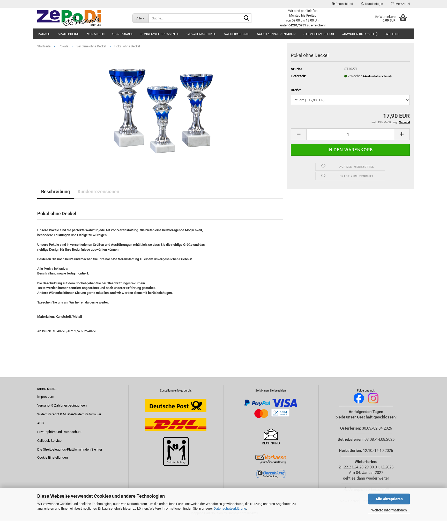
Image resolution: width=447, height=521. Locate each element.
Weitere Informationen (389, 510)
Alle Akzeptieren (389, 499)
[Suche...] (246, 18)
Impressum (45, 397)
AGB (40, 423)
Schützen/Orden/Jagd (276, 34)
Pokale (44, 34)
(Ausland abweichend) (377, 76)
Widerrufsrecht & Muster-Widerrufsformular (69, 414)
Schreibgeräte (236, 34)
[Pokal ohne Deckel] (160, 111)
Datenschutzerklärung (230, 508)
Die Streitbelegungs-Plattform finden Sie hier (69, 449)
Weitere (392, 34)
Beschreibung (55, 191)
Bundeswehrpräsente (159, 34)
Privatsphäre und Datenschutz (59, 432)
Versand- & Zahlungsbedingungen (62, 405)
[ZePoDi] (81, 18)
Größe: (296, 90)
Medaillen (96, 34)
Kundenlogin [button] (373, 4)
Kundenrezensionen (98, 191)
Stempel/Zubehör (318, 34)
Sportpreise (68, 34)
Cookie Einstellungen (52, 457)
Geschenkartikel (201, 34)
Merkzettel (402, 4)
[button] (342, 4)
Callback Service (49, 441)
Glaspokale (122, 34)
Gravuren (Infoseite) (360, 34)
